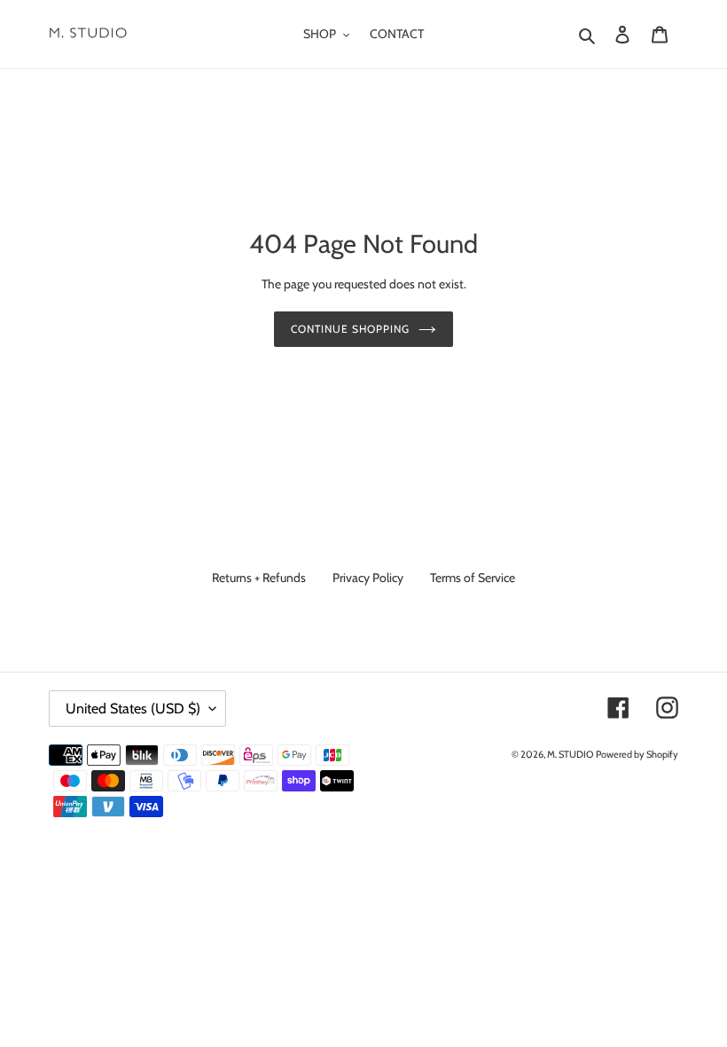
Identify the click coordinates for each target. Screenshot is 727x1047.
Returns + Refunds (259, 578)
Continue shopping (350, 328)
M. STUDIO (570, 754)
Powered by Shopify (637, 754)
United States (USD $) (133, 708)
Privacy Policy (367, 578)
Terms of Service (472, 578)
